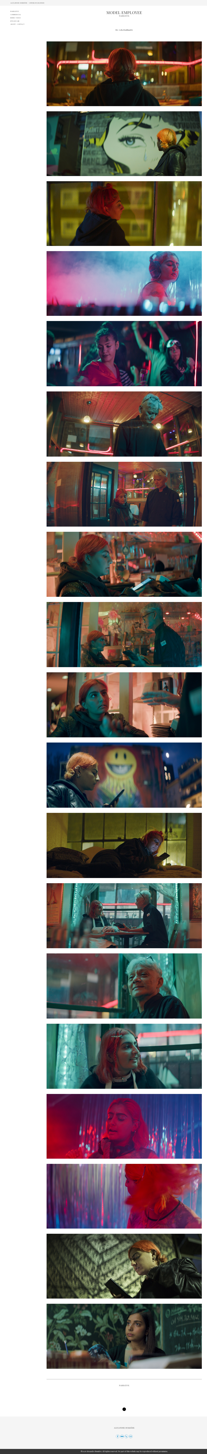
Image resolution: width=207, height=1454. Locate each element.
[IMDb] (122, 1436)
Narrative (14, 11)
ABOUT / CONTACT (17, 24)
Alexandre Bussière (124, 1428)
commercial (15, 14)
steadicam (14, 21)
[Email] (131, 1436)
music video (15, 18)
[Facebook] (118, 1436)
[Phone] (126, 1436)
